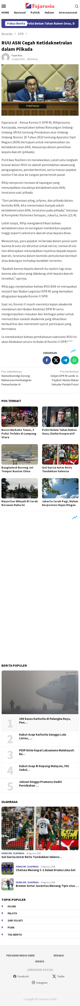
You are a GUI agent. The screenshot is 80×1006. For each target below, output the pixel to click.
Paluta (12, 913)
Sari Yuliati (15, 920)
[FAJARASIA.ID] (40, 5)
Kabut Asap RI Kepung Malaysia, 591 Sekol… (44, 768)
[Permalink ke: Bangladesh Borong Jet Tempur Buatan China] (19, 454)
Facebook (23, 976)
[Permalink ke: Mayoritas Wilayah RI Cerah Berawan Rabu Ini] (19, 488)
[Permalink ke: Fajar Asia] (5, 57)
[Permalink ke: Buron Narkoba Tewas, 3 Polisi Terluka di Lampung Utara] (19, 416)
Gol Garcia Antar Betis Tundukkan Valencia (57, 469)
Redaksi (59, 955)
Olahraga (18, 853)
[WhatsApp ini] (74, 360)
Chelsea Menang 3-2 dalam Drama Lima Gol (45, 870)
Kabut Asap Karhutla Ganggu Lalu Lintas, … (42, 736)
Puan (11, 927)
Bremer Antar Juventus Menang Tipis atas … (47, 886)
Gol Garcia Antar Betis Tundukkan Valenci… (31, 857)
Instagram (42, 983)
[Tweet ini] (56, 360)
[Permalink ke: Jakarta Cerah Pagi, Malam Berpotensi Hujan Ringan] (60, 488)
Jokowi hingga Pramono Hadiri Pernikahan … (40, 783)
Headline (6, 853)
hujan (12, 906)
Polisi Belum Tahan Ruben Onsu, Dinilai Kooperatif (59, 431)
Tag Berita (15, 934)
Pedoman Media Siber (20, 955)
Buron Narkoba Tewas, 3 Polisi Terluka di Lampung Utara (18, 433)
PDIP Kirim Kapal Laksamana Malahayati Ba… (46, 752)
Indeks (39, 961)
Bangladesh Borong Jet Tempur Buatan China (17, 469)
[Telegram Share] (65, 360)
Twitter (61, 976)
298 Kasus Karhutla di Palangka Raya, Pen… (45, 720)
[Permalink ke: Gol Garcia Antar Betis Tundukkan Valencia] (60, 454)
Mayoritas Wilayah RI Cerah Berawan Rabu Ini (19, 503)
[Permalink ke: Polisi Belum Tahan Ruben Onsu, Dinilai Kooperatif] (60, 416)
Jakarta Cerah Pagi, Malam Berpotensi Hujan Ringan (60, 503)
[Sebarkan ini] (47, 360)
